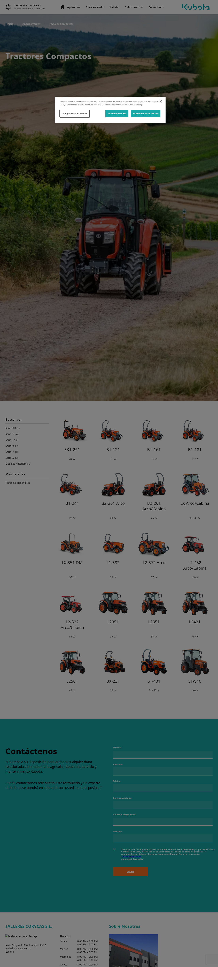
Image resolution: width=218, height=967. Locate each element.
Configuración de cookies (74, 113)
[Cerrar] (161, 101)
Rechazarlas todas (117, 113)
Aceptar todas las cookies (146, 113)
